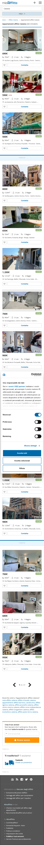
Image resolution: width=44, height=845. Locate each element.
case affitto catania (9, 700)
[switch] (38, 422)
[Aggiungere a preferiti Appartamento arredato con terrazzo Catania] (4, 284)
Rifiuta (22, 468)
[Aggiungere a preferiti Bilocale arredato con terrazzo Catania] (4, 148)
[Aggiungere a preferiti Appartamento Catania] (4, 533)
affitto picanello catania (24, 705)
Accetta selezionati (22, 461)
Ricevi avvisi (23, 740)
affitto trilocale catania (27, 700)
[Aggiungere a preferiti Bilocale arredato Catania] (4, 65)
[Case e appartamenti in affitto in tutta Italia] (9, 3)
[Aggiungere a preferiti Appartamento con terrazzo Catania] (4, 325)
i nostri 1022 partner (16, 386)
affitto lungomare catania (19, 709)
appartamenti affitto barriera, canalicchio (18, 702)
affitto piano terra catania (28, 712)
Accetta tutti (22, 453)
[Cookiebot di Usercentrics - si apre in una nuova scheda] (31, 374)
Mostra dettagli (30, 446)
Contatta (24, 65)
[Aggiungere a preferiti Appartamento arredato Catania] (4, 107)
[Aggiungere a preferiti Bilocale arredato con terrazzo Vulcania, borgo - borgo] (4, 242)
